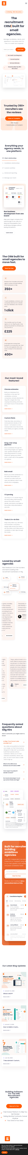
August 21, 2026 (9, 991)
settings (17, 1149)
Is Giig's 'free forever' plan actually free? (13, 742)
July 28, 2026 (9, 1058)
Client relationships (10, 158)
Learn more (9, 232)
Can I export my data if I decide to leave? (13, 771)
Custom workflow (9, 168)
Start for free (9, 268)
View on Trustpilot (14, 118)
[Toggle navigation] (26, 3)
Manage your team (10, 178)
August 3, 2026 (9, 1024)
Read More (6, 996)
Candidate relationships (12, 163)
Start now (20, 49)
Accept (4, 1152)
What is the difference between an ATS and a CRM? (13, 764)
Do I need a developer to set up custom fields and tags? (13, 779)
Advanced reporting (10, 173)
